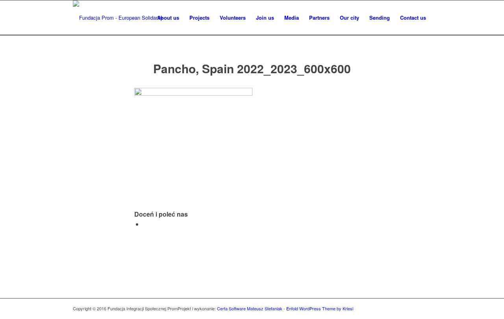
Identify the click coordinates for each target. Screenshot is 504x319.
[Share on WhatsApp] (145, 224)
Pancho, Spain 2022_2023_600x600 (252, 68)
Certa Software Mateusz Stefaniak (249, 308)
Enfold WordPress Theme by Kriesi (319, 308)
